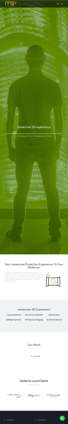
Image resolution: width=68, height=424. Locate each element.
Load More (36, 356)
